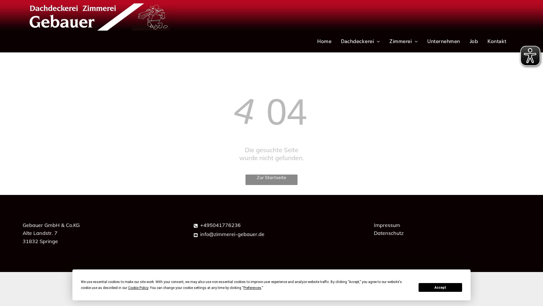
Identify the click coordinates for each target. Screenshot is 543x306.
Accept (440, 288)
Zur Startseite (271, 177)
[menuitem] (325, 41)
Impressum (387, 225)
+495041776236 (220, 225)
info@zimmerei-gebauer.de (232, 234)
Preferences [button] (252, 288)
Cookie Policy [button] (138, 288)
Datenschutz (389, 233)
